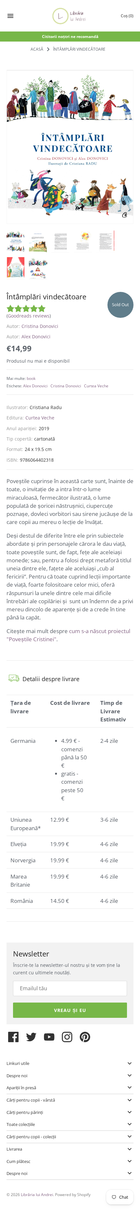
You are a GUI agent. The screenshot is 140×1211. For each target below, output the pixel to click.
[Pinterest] (85, 1039)
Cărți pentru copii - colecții (31, 1137)
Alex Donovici (35, 336)
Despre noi (17, 1076)
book (31, 378)
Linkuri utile (18, 1063)
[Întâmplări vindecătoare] (70, 147)
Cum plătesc (18, 1161)
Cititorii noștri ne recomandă (70, 36)
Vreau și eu (70, 1010)
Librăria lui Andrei (37, 1194)
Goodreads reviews (28, 316)
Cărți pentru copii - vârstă (31, 1100)
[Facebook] (13, 1039)
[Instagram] (67, 1039)
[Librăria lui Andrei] (70, 16)
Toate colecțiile (21, 1124)
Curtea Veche (96, 385)
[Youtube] (49, 1039)
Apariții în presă (21, 1088)
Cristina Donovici (39, 326)
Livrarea (14, 1149)
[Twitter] (31, 1039)
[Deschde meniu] (10, 16)
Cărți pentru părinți (25, 1112)
